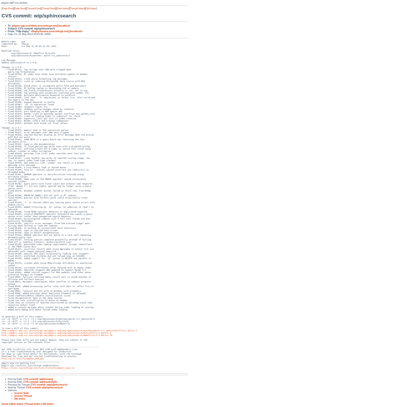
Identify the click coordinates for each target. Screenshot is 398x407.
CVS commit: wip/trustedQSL (40, 382)
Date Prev (7, 8)
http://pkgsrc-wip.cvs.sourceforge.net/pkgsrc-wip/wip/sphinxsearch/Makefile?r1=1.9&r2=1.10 (57, 335)
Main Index (16, 404)
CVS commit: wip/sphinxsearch (49, 384)
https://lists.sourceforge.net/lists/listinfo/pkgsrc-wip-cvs (38, 368)
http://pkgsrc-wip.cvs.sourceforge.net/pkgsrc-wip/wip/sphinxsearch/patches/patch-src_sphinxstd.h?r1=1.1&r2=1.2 (69, 330)
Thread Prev (33, 8)
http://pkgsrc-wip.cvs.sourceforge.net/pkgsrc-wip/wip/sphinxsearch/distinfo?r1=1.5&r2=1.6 (56, 333)
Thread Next (48, 8)
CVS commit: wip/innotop (38, 379)
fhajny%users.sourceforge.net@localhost (56, 31)
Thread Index (77, 8)
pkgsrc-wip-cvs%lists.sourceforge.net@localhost (41, 25)
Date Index (63, 8)
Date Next (19, 8)
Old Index (91, 8)
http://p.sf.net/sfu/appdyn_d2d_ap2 (23, 358)
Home (5, 404)
